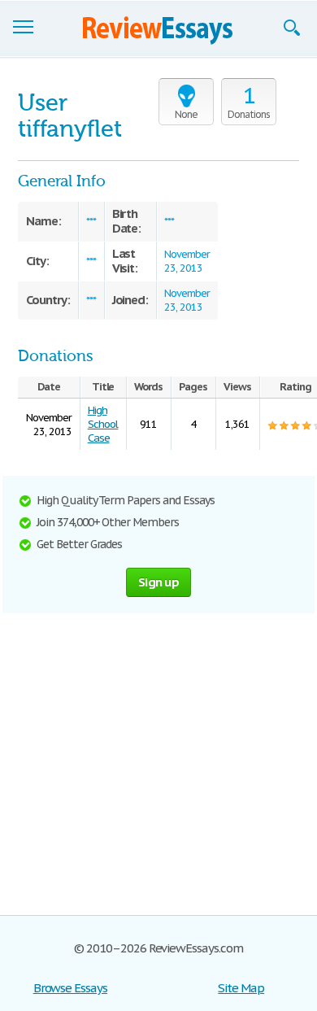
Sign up (158, 582)
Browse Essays (70, 988)
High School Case (103, 424)
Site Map (241, 988)
